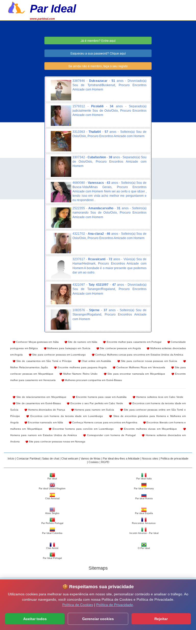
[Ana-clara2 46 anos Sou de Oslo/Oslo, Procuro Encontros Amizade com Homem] (61, 243)
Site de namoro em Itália (82, 341)
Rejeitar (161, 619)
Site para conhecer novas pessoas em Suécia (148, 361)
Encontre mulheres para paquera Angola (82, 367)
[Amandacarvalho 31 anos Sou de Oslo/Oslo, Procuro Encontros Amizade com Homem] (61, 217)
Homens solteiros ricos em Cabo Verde (159, 397)
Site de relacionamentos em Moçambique (40, 397)
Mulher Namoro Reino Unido (79, 373)
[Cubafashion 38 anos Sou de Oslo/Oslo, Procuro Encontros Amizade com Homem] (61, 166)
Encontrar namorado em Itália (45, 422)
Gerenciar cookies (98, 619)
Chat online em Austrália (96, 361)
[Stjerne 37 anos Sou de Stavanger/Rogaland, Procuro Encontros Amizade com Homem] (61, 319)
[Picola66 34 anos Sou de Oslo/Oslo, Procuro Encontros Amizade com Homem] (61, 116)
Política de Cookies (77, 605)
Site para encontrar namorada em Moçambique (135, 373)
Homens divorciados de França (46, 409)
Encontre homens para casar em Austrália (101, 397)
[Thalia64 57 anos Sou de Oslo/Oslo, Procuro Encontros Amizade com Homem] (61, 141)
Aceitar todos (35, 619)
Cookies (94, 462)
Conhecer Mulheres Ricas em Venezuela (140, 367)
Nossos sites (150, 458)
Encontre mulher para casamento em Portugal (133, 341)
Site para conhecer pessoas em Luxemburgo (58, 354)
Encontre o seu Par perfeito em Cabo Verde (96, 403)
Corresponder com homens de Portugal (111, 435)
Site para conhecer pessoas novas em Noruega (56, 441)
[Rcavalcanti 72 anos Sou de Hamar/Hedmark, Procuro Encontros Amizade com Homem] (61, 268)
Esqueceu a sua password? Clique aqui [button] (98, 53)
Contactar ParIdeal (28, 458)
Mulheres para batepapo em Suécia (68, 348)
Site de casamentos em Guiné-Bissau (38, 403)
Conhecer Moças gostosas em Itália (37, 341)
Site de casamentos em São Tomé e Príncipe (43, 361)
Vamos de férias (91, 458)
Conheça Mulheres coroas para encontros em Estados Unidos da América (138, 354)
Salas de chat (50, 458)
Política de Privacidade (114, 605)
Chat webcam (69, 458)
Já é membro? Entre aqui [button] (98, 40)
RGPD (105, 462)
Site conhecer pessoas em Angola (120, 348)
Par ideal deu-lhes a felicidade (121, 458)
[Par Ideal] (17, 6)
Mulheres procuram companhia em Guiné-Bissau (93, 380)
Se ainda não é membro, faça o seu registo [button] (98, 66)
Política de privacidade (174, 458)
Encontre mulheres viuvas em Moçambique (150, 428)
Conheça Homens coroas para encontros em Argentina (104, 422)
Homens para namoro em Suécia (94, 409)
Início (11, 458)
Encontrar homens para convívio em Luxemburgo (82, 428)
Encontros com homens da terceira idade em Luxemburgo (66, 416)
